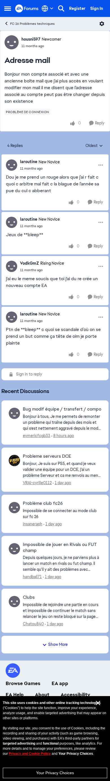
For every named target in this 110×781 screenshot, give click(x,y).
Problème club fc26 (43, 503)
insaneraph (32, 523)
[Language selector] (47, 8)
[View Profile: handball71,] (14, 548)
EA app (60, 683)
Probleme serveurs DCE (47, 456)
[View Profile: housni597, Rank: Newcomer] (12, 42)
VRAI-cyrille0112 (37, 482)
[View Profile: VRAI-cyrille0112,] (14, 460)
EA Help (15, 695)
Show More (58, 644)
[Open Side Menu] (7, 8)
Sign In (96, 8)
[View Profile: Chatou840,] (14, 601)
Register (77, 8)
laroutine (28, 161)
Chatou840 (33, 623)
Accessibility (75, 695)
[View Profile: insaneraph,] (14, 507)
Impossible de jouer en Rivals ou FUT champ (60, 547)
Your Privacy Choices (55, 773)
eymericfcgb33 (36, 435)
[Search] (61, 8)
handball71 (32, 576)
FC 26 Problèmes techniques (32, 23)
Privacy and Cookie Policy (30, 754)
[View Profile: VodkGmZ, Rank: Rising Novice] (11, 266)
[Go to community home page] (27, 8)
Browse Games (23, 683)
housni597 (30, 39)
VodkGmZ (29, 263)
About (42, 695)
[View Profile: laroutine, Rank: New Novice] (11, 165)
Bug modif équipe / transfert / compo (62, 409)
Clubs (29, 597)
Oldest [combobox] (94, 146)
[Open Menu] (102, 24)
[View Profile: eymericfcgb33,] (14, 413)
